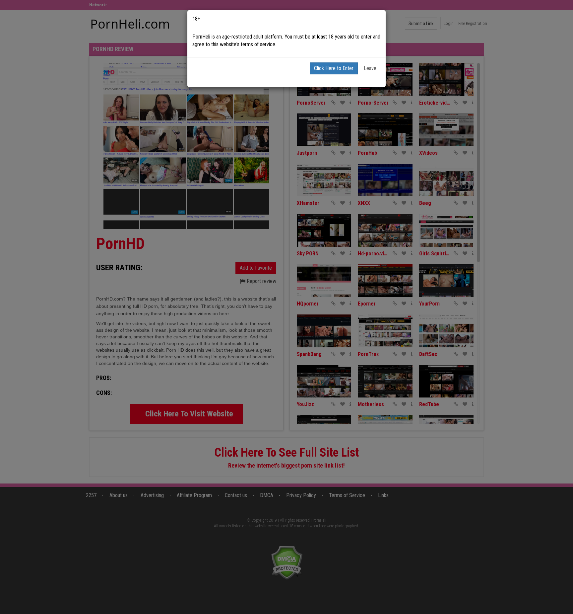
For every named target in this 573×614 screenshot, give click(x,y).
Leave (370, 68)
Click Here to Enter (333, 68)
